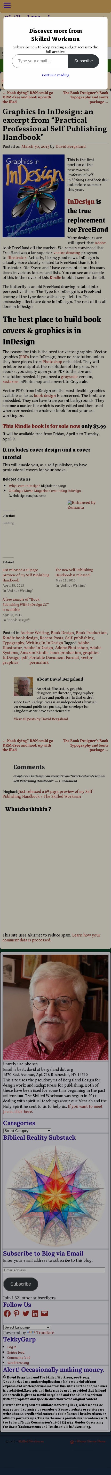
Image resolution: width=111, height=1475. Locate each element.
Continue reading (55, 75)
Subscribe (83, 61)
